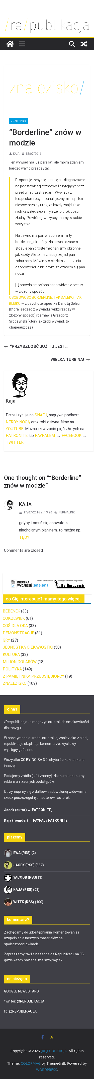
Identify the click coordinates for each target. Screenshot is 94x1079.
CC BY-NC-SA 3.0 (34, 760)
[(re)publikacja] (47, 18)
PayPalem (45, 435)
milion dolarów (20, 661)
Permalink (67, 512)
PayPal (39, 820)
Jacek (19, 865)
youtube (14, 428)
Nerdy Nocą (18, 422)
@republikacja (30, 1001)
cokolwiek (14, 618)
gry (6, 640)
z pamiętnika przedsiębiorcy (33, 676)
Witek (18, 902)
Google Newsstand (21, 991)
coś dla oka (15, 625)
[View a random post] (84, 44)
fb (82, 954)
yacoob (20, 877)
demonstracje (18, 633)
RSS (26, 853)
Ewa (17, 853)
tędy (24, 537)
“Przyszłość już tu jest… (39, 346)
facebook (71, 435)
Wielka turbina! (67, 359)
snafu (41, 415)
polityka (12, 669)
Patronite (17, 435)
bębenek (11, 611)
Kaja (16, 153)
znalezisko (18, 121)
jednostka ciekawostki (28, 647)
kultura (11, 654)
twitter (15, 442)
